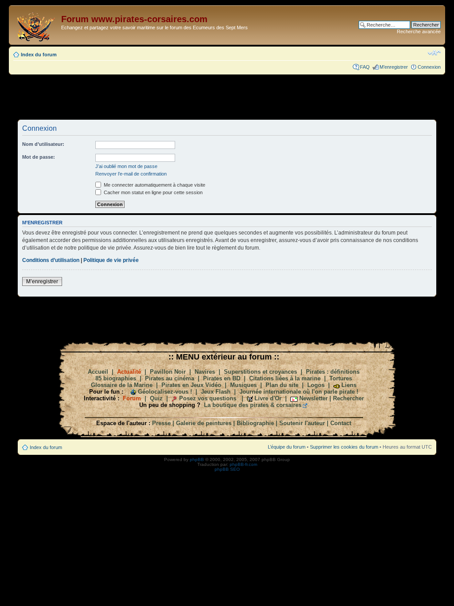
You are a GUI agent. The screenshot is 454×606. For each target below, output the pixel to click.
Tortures (340, 378)
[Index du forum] (36, 25)
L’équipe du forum (286, 447)
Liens (348, 385)
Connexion (429, 67)
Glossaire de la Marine (122, 385)
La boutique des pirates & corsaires (252, 405)
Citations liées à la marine (285, 378)
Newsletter (313, 398)
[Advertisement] (227, 97)
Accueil (98, 371)
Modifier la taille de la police (434, 53)
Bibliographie (255, 423)
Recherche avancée (419, 31)
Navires (205, 371)
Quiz (156, 398)
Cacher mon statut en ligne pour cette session (152, 192)
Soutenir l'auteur (302, 423)
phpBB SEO (227, 469)
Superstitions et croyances (260, 371)
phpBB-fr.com (243, 464)
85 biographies (115, 378)
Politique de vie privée (111, 260)
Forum (132, 398)
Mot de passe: (38, 157)
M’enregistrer (394, 67)
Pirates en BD (221, 378)
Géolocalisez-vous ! (165, 391)
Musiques (243, 385)
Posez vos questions (207, 398)
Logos (316, 385)
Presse (161, 423)
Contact (340, 423)
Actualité (129, 371)
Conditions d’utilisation (50, 260)
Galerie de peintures (203, 423)
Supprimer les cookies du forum (344, 447)
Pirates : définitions (333, 371)
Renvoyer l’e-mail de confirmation (131, 173)
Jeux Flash (216, 391)
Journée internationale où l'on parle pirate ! (298, 391)
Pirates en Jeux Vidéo (191, 385)
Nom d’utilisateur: (43, 144)
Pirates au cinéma (169, 378)
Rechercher (348, 398)
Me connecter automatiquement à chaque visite (153, 185)
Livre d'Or (268, 398)
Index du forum (39, 54)
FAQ (365, 67)
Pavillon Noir (168, 371)
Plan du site (282, 385)
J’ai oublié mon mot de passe (126, 166)
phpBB (197, 459)
